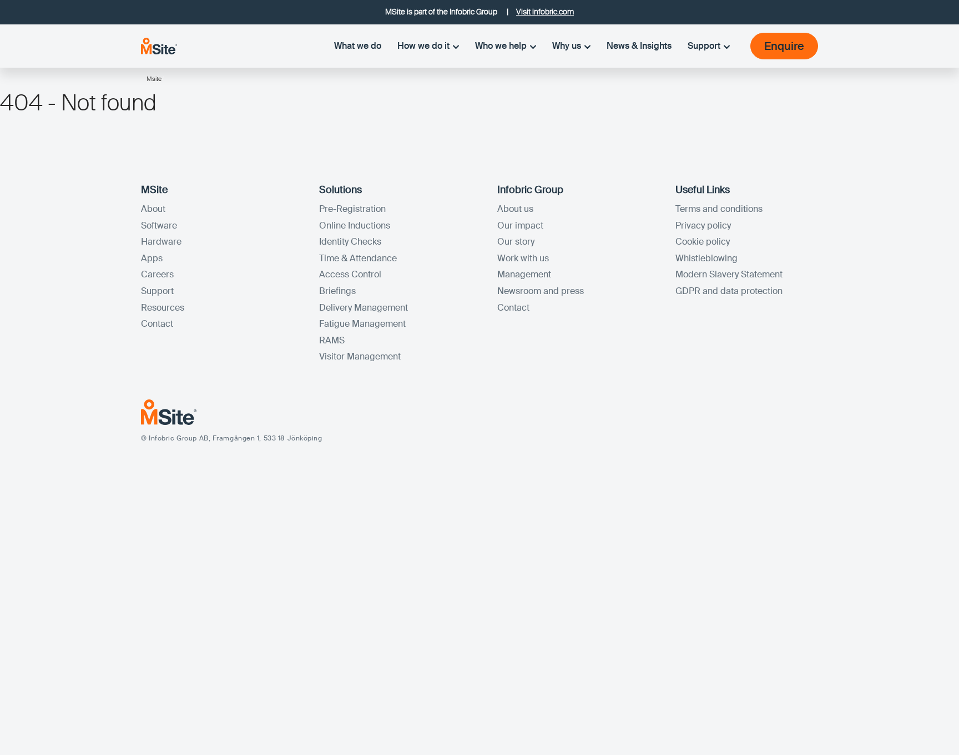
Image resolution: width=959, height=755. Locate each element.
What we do (357, 46)
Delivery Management (363, 307)
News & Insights (639, 46)
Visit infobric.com (545, 12)
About (153, 209)
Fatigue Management (362, 324)
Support (704, 46)
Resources (162, 307)
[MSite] (159, 45)
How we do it (423, 46)
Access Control (350, 274)
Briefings (337, 291)
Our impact (520, 225)
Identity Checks (350, 241)
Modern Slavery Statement (729, 274)
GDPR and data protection (729, 291)
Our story (515, 241)
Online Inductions (354, 225)
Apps (152, 258)
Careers (157, 274)
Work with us (523, 258)
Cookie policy (702, 241)
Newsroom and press (540, 291)
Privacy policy (703, 225)
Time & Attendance (358, 258)
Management (524, 274)
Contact (157, 324)
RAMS (332, 340)
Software (159, 225)
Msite (154, 79)
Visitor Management (360, 356)
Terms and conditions (719, 209)
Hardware (161, 241)
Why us (566, 46)
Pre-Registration (352, 209)
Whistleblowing (706, 258)
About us (515, 209)
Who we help (501, 46)
